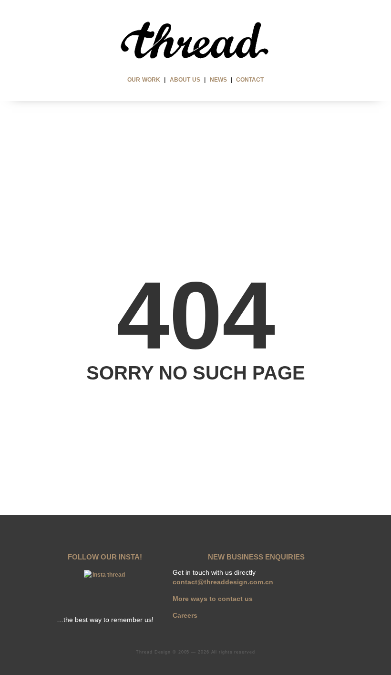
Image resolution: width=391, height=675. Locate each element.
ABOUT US (185, 79)
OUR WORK (143, 79)
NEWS (218, 79)
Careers (185, 615)
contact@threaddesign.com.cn (223, 582)
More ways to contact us (213, 598)
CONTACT (250, 79)
